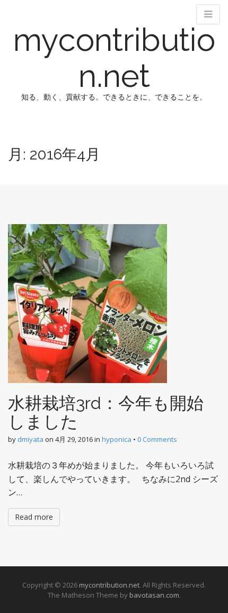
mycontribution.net (114, 57)
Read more (34, 517)
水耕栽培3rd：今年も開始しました (106, 412)
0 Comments (157, 439)
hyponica (116, 439)
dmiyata (30, 439)
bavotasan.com (154, 595)
